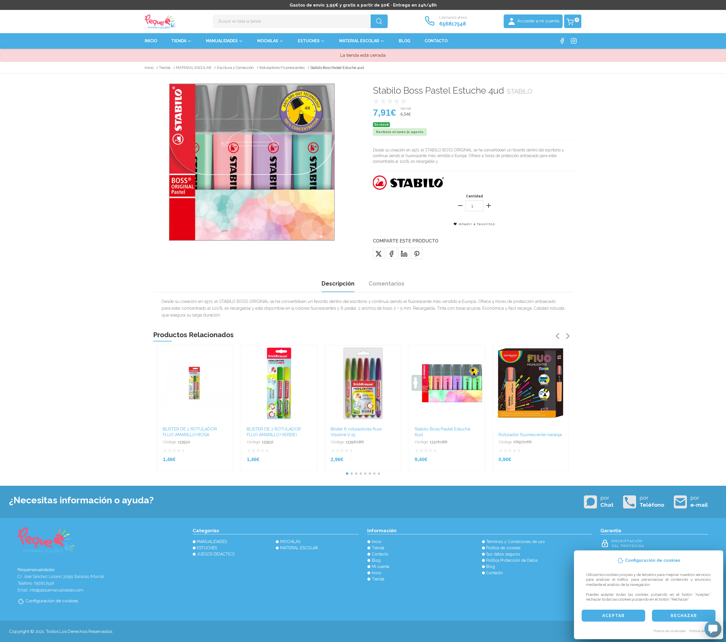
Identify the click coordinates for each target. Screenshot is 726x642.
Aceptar (613, 615)
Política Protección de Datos (512, 560)
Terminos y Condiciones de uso (515, 541)
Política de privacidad (670, 631)
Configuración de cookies (52, 600)
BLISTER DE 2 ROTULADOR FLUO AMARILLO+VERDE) (274, 431)
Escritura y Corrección (235, 68)
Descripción (338, 283)
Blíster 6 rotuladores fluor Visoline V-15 (356, 431)
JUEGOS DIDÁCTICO (216, 554)
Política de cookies (703, 631)
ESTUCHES (309, 41)
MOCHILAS (267, 41)
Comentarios (386, 283)
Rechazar (684, 615)
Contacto (436, 41)
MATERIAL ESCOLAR (359, 41)
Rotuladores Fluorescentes (282, 68)
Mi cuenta (380, 566)
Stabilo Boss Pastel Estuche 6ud (442, 431)
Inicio (151, 41)
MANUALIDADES (222, 41)
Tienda (178, 41)
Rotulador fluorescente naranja (530, 434)
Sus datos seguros (503, 554)
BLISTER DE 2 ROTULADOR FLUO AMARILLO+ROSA (190, 431)
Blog (404, 41)
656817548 (452, 24)
